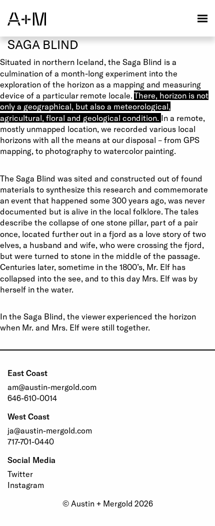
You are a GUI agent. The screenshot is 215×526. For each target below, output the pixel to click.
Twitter (20, 473)
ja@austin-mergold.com (50, 430)
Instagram (26, 485)
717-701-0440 (31, 441)
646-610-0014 (32, 397)
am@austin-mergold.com (52, 387)
